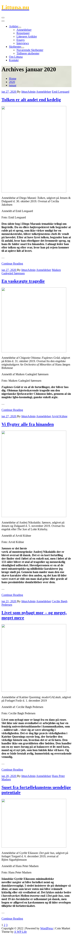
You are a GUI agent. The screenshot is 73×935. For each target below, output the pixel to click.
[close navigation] (2, 21)
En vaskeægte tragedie (23, 281)
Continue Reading (12, 263)
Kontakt (14, 60)
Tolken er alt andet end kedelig (31, 99)
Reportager (23, 33)
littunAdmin (28, 91)
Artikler (13, 26)
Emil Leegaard (60, 91)
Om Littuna (16, 56)
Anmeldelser (23, 29)
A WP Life (20, 931)
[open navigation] (2, 17)
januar (12, 85)
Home (12, 78)
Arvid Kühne (59, 416)
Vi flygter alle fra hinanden (27, 424)
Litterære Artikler (26, 36)
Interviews (22, 43)
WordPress (46, 928)
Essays (20, 39)
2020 (12, 81)
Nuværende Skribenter (29, 50)
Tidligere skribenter (27, 53)
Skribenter (15, 46)
